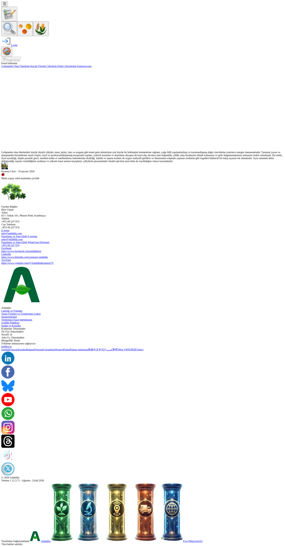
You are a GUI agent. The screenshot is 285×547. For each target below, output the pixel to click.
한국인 (103, 349)
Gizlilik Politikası (10, 322)
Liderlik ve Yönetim (11, 310)
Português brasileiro (44, 349)
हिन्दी (114, 349)
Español (22, 349)
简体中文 (93, 349)
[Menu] (4, 4)
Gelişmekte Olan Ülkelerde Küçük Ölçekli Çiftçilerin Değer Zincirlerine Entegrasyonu (46, 66)
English (5, 349)
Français (13, 349)
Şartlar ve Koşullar (11, 325)
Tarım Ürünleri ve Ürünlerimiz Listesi (21, 313)
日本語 (132, 349)
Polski (66, 349)
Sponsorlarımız (9, 316)
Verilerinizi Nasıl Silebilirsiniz (16, 319)
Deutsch (59, 349)
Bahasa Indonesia (79, 349)
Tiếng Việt (122, 349)
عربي (109, 349)
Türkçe (139, 349)
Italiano (30, 349)
